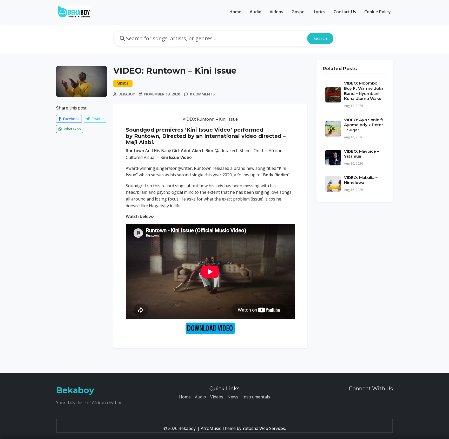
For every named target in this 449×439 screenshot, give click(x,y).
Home (235, 12)
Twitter (97, 118)
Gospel (299, 12)
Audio (255, 12)
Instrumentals (256, 397)
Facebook (71, 118)
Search (320, 38)
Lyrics (319, 12)
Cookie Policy (377, 12)
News (232, 397)
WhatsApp (72, 128)
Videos (276, 12)
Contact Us (345, 12)
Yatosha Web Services (263, 428)
